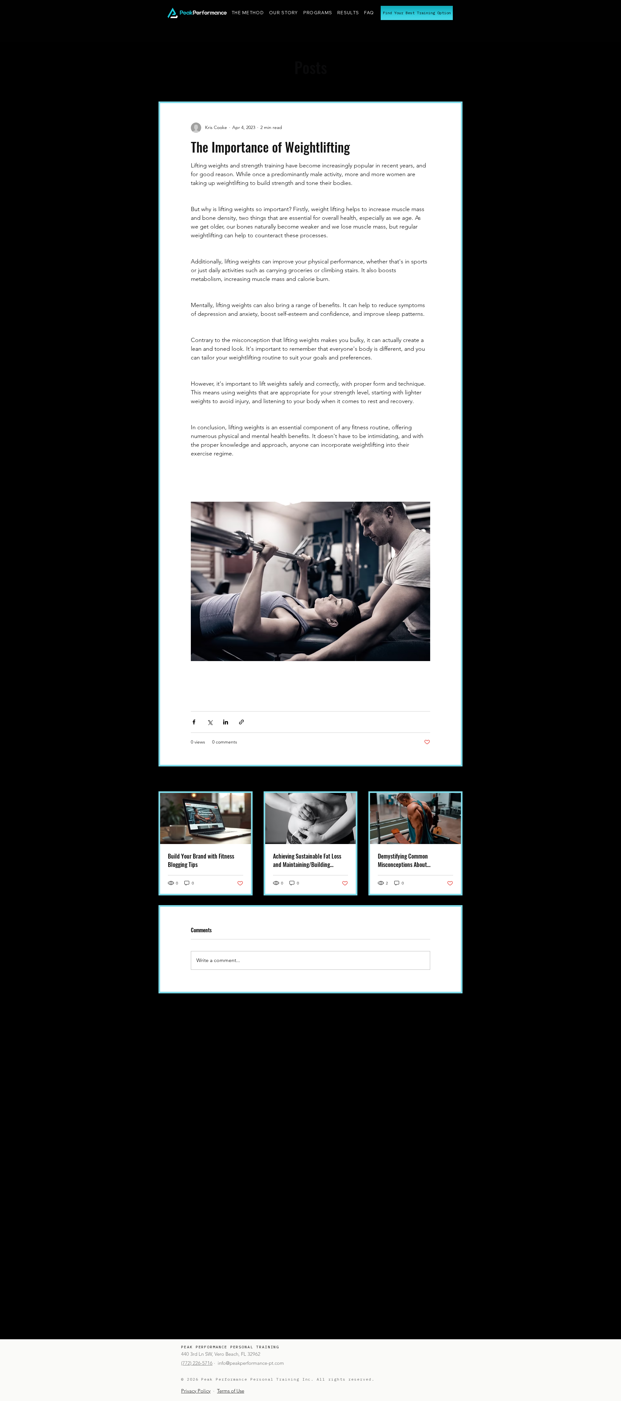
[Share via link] (241, 722)
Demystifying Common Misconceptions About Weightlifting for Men (403, 860)
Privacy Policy (196, 1391)
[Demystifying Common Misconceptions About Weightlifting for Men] (415, 818)
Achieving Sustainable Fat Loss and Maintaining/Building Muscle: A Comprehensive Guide (308, 860)
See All (455, 779)
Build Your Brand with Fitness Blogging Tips (201, 860)
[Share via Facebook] (194, 722)
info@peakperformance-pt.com (251, 1363)
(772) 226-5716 (196, 1363)
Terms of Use (230, 1391)
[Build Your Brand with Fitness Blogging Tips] (205, 818)
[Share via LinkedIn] (226, 722)
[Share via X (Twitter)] (210, 722)
